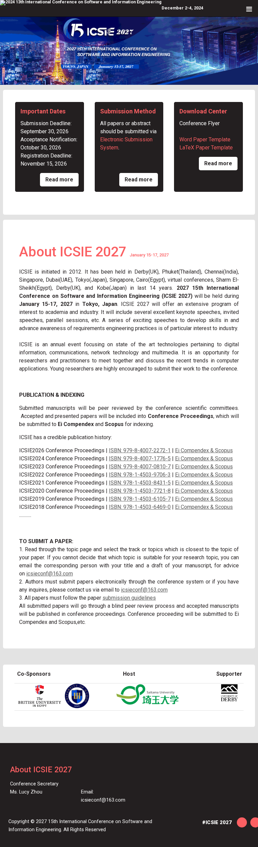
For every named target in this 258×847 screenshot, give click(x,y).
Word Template (204, 139)
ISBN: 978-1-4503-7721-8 (140, 491)
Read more (59, 179)
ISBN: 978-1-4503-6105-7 (140, 499)
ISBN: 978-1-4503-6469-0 (140, 507)
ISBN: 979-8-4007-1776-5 (140, 458)
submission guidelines (129, 598)
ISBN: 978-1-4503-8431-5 (140, 483)
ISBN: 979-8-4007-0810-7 (140, 466)
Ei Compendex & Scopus (204, 450)
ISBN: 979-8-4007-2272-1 (140, 450)
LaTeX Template (206, 147)
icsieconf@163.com (49, 573)
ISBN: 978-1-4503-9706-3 (140, 474)
